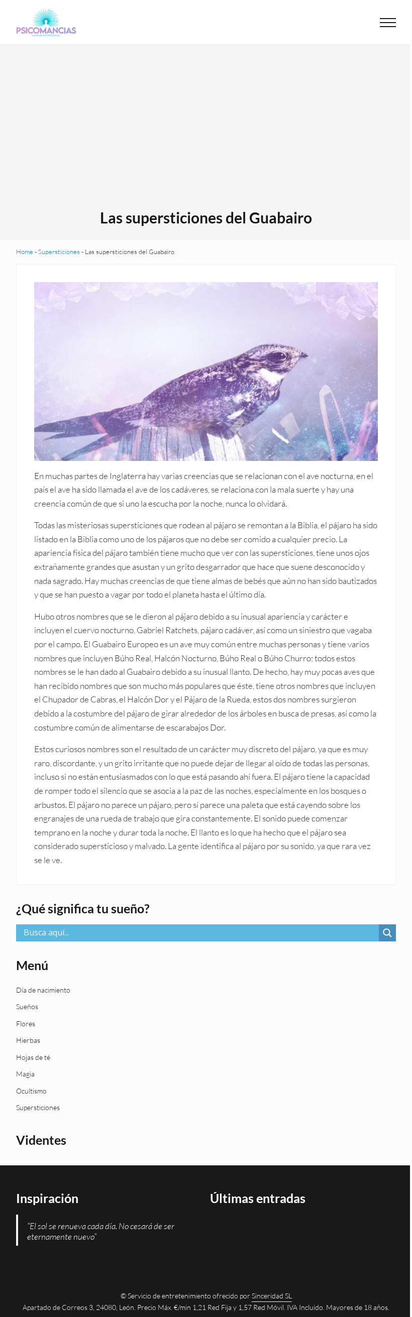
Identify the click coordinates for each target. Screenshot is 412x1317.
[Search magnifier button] (387, 932)
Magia (25, 1073)
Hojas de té (33, 1057)
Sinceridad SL (272, 1295)
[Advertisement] (206, 133)
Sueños (27, 1006)
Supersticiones (59, 252)
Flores (25, 1023)
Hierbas (28, 1040)
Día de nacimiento (43, 990)
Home (24, 252)
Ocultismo (31, 1091)
